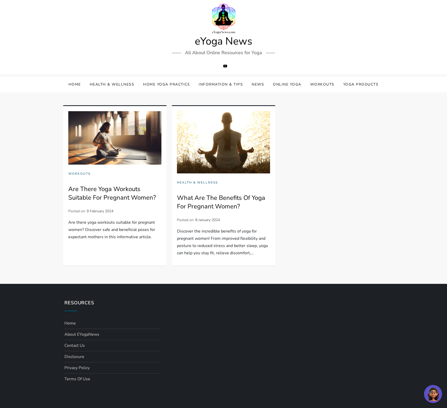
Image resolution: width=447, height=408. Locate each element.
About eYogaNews (81, 334)
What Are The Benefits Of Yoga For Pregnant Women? (221, 202)
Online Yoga (287, 84)
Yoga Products (361, 84)
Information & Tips (221, 84)
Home (75, 84)
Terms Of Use (77, 379)
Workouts (322, 84)
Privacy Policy (77, 368)
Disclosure (74, 357)
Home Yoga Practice (166, 84)
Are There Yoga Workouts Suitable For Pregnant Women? (112, 193)
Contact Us (74, 345)
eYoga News (223, 41)
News (258, 84)
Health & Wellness (112, 84)
